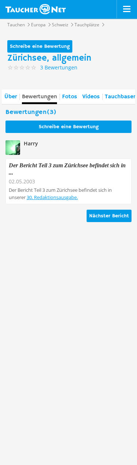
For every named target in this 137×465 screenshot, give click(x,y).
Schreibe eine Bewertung (40, 46)
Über (10, 96)
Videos (91, 96)
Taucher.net (35, 9)
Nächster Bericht (109, 216)
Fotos (69, 96)
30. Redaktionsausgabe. (52, 197)
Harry (31, 143)
